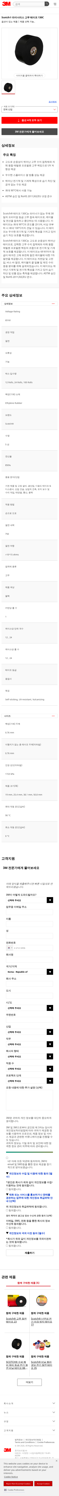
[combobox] (9, 948)
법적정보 (19, 1439)
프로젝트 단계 (13, 1075)
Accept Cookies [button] (43, 1483)
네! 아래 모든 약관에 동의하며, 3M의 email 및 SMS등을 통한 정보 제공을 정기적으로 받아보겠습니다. (29, 1164)
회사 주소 (11, 978)
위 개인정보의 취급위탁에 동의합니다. (26, 1206)
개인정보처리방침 (33, 1439)
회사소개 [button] (8, 1403)
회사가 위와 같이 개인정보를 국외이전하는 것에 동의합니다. (28, 1240)
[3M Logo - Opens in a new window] (6, 4)
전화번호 (11, 942)
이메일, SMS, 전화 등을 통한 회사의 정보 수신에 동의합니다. (28, 1222)
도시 (8, 990)
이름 (8, 918)
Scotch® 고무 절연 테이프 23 (16, 1320)
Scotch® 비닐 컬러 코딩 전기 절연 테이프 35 (41, 1365)
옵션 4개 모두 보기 (32, 120)
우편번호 (11, 1014)
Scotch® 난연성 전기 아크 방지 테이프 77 (41, 1321)
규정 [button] (6, 1421)
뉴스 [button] (6, 1412)
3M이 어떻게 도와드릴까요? (21, 894)
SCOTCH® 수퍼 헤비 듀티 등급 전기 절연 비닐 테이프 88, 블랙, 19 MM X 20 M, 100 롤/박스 (17, 1365)
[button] (14, 1489)
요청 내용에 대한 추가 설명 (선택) (24, 1087)
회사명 (9, 954)
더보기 (29, 1382)
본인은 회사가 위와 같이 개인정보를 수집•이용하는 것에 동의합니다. (29, 1184)
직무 (8, 1038)
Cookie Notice (11, 1476)
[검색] (47, 4)
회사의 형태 (12, 1051)
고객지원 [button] (8, 1430)
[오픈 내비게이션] (55, 4)
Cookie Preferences (45, 1442)
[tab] (28, 1283)
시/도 (9, 1002)
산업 (8, 1026)
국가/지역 (11, 966)
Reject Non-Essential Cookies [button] (18, 1483)
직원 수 (10, 1063)
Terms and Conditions (25, 1442)
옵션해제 (53, 102)
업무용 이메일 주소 (16, 906)
